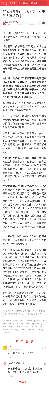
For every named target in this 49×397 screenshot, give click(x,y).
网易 (4, 3)
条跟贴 (24, 382)
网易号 (12, 3)
